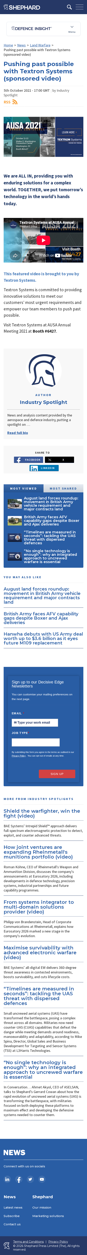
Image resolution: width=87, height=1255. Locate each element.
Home (8, 45)
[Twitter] (30, 1179)
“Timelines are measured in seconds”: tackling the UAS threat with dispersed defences (39, 996)
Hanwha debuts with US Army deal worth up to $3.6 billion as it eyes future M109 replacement (43, 638)
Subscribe (12, 1216)
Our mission (41, 1207)
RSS (7, 101)
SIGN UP (57, 774)
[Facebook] (18, 1179)
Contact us (12, 1224)
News (21, 45)
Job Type (20, 733)
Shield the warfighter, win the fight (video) (42, 813)
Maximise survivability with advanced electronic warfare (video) (40, 952)
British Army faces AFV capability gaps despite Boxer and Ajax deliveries (41, 618)
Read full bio (17, 432)
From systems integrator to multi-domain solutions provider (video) (39, 907)
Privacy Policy (19, 756)
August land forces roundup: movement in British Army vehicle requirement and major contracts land (42, 595)
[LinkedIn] (7, 1179)
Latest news (13, 1207)
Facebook (33, 459)
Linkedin (48, 468)
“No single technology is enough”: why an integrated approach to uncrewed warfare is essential (43, 1069)
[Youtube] (42, 1179)
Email (18, 713)
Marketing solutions (48, 1216)
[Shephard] (22, 7)
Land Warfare (40, 45)
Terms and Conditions (28, 1241)
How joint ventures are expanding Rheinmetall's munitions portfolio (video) (38, 852)
